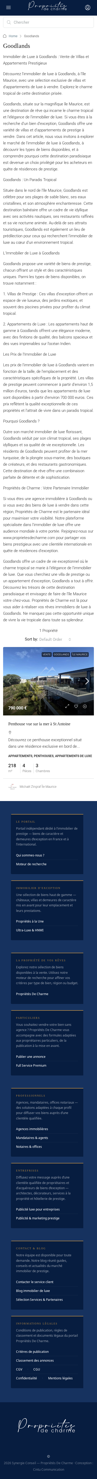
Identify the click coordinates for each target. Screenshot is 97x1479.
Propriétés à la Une (30, 921)
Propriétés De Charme (32, 994)
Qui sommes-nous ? (30, 855)
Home (13, 36)
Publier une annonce (31, 1056)
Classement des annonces (35, 1360)
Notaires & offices (29, 1146)
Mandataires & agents (32, 1138)
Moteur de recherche (31, 864)
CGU (36, 1369)
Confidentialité (26, 1378)
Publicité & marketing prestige (37, 1218)
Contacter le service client (34, 1282)
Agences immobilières (32, 1129)
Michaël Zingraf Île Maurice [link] (38, 787)
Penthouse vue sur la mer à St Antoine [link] (39, 724)
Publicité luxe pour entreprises (38, 1209)
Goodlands (61, 654)
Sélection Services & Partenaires (39, 1299)
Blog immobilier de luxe (33, 1291)
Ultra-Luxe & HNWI (29, 930)
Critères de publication (32, 1351)
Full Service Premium (31, 1065)
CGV (19, 1369)
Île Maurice (80, 654)
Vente (47, 654)
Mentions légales (60, 1378)
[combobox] (55, 639)
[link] (48, 681)
